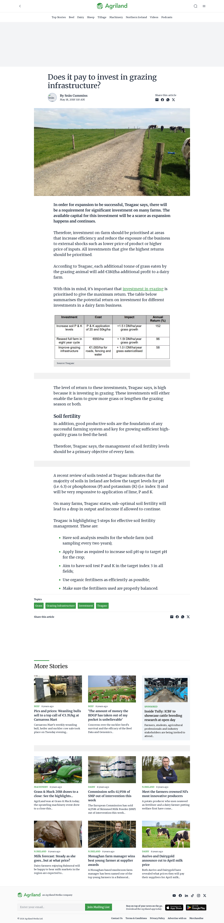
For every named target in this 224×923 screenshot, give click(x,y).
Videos (154, 17)
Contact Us (117, 918)
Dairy (80, 17)
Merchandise (196, 918)
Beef (71, 17)
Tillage (102, 17)
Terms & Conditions (136, 918)
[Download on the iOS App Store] (174, 907)
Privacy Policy (157, 918)
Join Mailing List (98, 907)
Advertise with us (177, 918)
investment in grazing (143, 289)
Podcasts (166, 17)
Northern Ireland (136, 17)
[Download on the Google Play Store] (196, 907)
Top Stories (59, 17)
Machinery (116, 17)
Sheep (90, 17)
